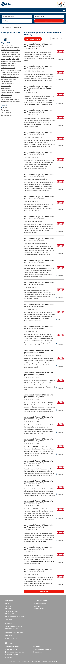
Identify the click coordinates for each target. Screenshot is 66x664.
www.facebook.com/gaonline (15, 652)
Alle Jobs (7, 603)
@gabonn (10, 657)
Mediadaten (37, 606)
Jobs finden (49, 21)
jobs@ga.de (10, 635)
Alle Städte (8, 606)
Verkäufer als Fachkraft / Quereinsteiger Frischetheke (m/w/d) (39, 45)
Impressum (12, 661)
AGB (19, 661)
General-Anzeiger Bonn (12, 646)
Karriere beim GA (12, 649)
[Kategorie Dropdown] (30, 16)
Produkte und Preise (40, 603)
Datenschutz (25, 661)
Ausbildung (8, 619)
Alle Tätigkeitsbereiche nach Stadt (15, 616)
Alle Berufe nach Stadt (11, 611)
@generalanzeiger (12, 654)
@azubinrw (38, 652)
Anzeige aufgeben (39, 608)
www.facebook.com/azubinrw (44, 649)
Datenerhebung (35, 661)
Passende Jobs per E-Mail (33, 39)
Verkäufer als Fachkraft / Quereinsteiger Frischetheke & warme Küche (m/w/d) (39, 88)
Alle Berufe (8, 608)
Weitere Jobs (44, 591)
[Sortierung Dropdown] (61, 38)
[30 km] (5, 40)
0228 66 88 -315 (12, 638)
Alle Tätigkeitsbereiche (11, 614)
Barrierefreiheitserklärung (49, 661)
